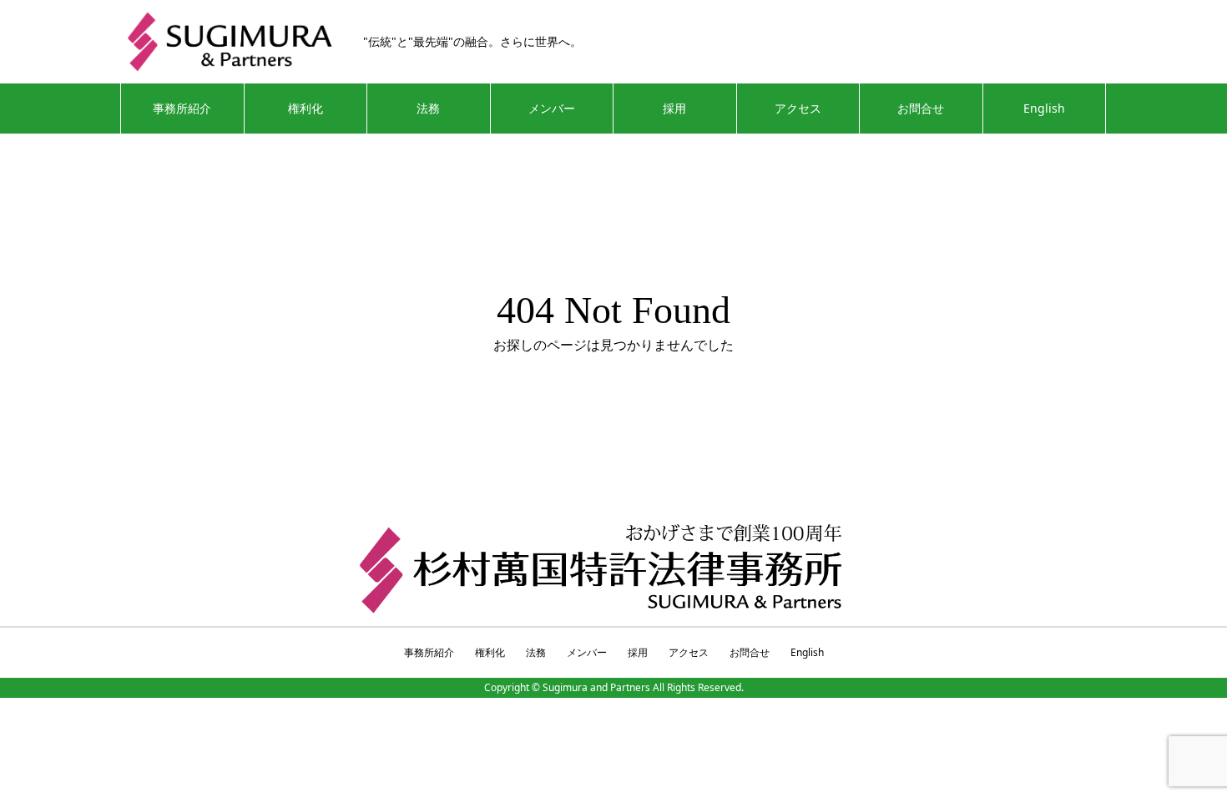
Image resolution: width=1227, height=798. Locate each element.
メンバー (551, 108)
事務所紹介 (182, 108)
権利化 (305, 108)
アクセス (798, 108)
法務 (428, 108)
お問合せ (920, 108)
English (1044, 108)
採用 (674, 108)
